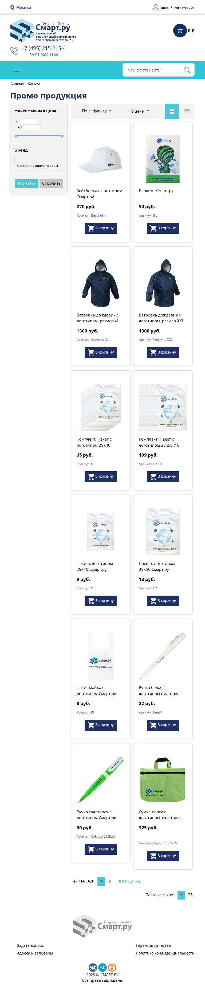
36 (190, 895)
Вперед (126, 881)
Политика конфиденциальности (165, 953)
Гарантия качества (153, 945)
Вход (164, 8)
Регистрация (184, 8)
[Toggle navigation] (16, 69)
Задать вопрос (30, 945)
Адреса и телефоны (35, 953)
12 (181, 895)
